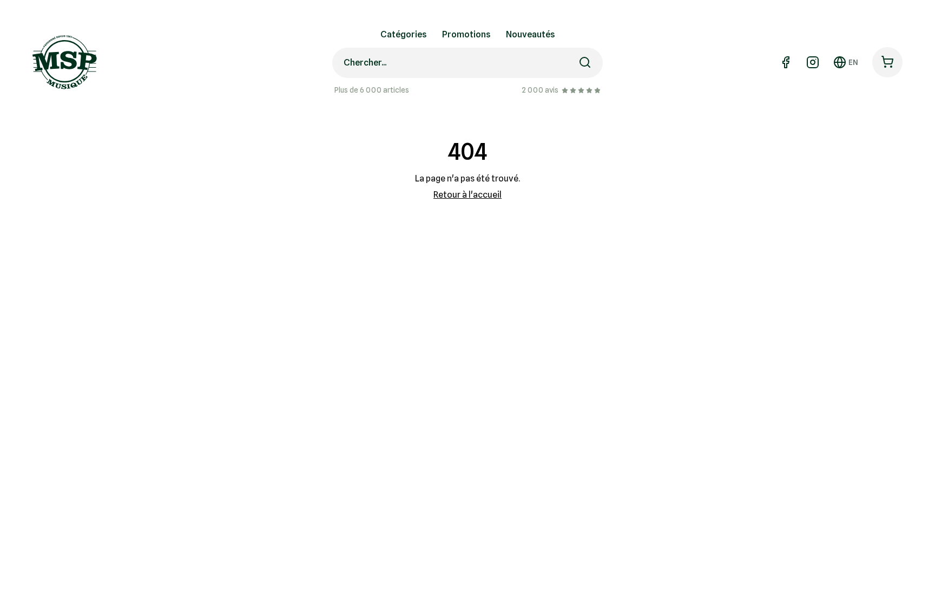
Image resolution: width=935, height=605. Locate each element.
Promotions (466, 34)
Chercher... (365, 62)
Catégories (403, 34)
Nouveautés (530, 34)
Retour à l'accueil (467, 195)
